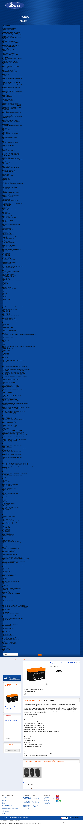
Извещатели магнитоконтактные (11, 103)
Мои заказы (46, 797)
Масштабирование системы (9, 209)
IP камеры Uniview (7, 246)
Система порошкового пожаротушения (12, 173)
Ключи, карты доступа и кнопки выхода (12, 280)
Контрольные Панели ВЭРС (9, 70)
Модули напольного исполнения (10, 161)
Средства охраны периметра (10, 108)
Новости (4, 814)
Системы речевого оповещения (10, 186)
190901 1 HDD (6, 253)
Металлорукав (6, 232)
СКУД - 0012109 (7, 50)
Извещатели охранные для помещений (12, 94)
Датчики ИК (6, 124)
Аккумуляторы (6, 174)
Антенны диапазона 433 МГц (10, 90)
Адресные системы (7, 36)
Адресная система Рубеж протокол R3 (12, 37)
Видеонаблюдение (7, 244)
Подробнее (7, 738)
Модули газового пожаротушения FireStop (13, 159)
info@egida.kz (30, 808)
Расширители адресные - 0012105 (11, 45)
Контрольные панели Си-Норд (10, 30)
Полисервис (6, 144)
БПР (4, 141)
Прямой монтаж (7, 233)
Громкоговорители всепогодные (10, 200)
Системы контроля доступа (9, 275)
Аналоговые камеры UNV (9, 259)
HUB (4, 270)
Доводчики (5, 283)
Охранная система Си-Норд (9, 28)
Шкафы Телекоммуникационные (10, 272)
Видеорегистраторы (8, 263)
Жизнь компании (5, 811)
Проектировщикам (25, 17)
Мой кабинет (48, 795)
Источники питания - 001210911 (10, 54)
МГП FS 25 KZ (6, 166)
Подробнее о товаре (33, 700)
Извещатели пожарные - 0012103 (11, 42)
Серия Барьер (6, 129)
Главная (5, 659)
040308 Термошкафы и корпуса (10, 142)
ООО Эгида (4, 803)
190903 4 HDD (6, 255)
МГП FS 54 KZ (6, 165)
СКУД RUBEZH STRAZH (8, 276)
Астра (4, 75)
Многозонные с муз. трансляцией (11, 215)
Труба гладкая (6, 241)
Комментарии (48, 700)
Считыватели (6, 279)
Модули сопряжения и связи (10, 41)
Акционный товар (7, 287)
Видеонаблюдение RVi (8, 261)
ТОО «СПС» (4, 802)
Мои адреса (46, 800)
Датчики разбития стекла (9, 100)
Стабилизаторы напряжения (10, 286)
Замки (4, 284)
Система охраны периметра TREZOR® (12, 105)
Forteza (5, 128)
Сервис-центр (24, 16)
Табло (4, 146)
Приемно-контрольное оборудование (12, 107)
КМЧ (4, 140)
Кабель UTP (6, 223)
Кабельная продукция (8, 220)
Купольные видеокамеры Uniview (11, 247)
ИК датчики (6, 95)
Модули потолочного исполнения (11, 167)
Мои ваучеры (47, 805)
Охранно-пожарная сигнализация (11, 27)
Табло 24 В (5, 149)
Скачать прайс (23, 20)
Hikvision (5, 290)
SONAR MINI (6, 219)
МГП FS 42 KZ (6, 163)
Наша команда (5, 798)
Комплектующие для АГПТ (9, 169)
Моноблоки (6, 212)
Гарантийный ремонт (7, 807)
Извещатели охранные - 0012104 (11, 44)
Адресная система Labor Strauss (10, 62)
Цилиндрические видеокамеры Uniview (12, 249)
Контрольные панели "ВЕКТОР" (10, 65)
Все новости (16, 715)
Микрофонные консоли (8, 211)
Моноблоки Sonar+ (7, 207)
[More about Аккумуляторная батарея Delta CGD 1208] (12, 698)
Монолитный (6, 221)
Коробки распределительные (10, 137)
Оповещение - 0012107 (8, 49)
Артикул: (52, 666)
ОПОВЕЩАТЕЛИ (7, 155)
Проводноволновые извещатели (10, 133)
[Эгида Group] (13, 8)
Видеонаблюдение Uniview (9, 245)
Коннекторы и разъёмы (8, 274)
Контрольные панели (8, 63)
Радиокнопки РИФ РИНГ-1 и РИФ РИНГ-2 (13, 77)
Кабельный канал (7, 228)
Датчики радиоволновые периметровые (12, 125)
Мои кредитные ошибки (49, 798)
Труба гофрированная (8, 238)
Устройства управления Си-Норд (11, 33)
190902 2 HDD (6, 254)
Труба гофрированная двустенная (11, 240)
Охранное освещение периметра (11, 120)
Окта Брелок (26, 782)
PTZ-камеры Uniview (8, 250)
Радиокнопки (6, 74)
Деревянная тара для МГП (9, 171)
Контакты (22, 23)
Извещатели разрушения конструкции (12, 102)
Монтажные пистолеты (8, 234)
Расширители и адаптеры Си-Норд (11, 32)
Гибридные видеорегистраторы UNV (11, 265)
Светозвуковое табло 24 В (9, 150)
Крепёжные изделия (8, 229)
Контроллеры (6, 278)
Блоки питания (6, 117)
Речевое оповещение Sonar (9, 217)
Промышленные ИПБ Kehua (10, 288)
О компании (23, 21)
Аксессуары (6, 119)
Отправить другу (31, 691)
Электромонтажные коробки (10, 242)
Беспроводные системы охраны (10, 71)
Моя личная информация (47, 803)
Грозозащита (6, 138)
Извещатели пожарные (8, 145)
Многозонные (6, 213)
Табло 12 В (5, 148)
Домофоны (6, 282)
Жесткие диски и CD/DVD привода (11, 271)
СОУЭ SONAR (6, 205)
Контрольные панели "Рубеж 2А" (11, 69)
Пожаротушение (7, 157)
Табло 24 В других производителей (11, 154)
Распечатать (30, 694)
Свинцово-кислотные (8, 175)
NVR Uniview (6, 251)
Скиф (4, 127)
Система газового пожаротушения (11, 158)
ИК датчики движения (8, 96)
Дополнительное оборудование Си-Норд (12, 34)
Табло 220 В (6, 152)
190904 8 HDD (6, 257)
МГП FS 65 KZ (6, 162)
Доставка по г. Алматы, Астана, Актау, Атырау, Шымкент (10, 809)
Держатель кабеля (7, 230)
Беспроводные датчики (8, 29)
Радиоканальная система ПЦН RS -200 (12, 80)
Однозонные (6, 216)
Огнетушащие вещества (9, 170)
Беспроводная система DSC (10, 73)
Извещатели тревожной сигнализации (12, 104)
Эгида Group (4, 800)
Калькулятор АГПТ (24, 15)
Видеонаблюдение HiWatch (9, 262)
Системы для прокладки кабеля (10, 226)
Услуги (22, 19)
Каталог (10, 659)
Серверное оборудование (9, 269)
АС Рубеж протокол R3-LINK (10, 61)
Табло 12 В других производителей (11, 153)
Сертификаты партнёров (7, 805)
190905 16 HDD (7, 258)
